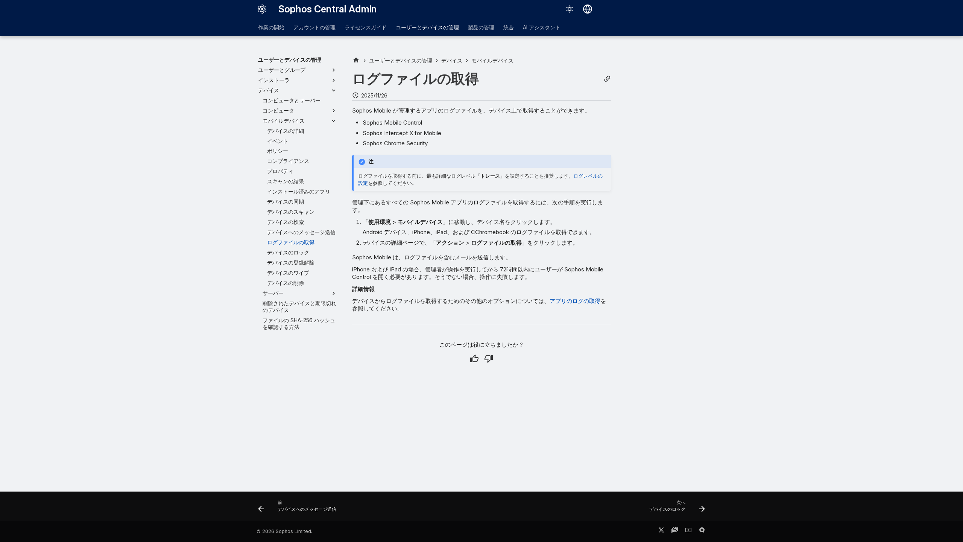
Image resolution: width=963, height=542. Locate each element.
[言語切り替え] (587, 9)
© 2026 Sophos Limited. (284, 531)
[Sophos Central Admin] (262, 9)
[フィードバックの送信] (702, 531)
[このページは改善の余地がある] (488, 358)
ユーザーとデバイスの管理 (427, 27)
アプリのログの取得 (575, 300)
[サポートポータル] (675, 531)
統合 (508, 27)
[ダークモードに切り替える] (569, 9)
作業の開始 (271, 27)
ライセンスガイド (366, 27)
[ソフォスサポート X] (661, 531)
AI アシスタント (541, 27)
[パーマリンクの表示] (607, 79)
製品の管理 (481, 27)
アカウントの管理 (314, 27)
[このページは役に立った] (474, 358)
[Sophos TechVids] (688, 531)
